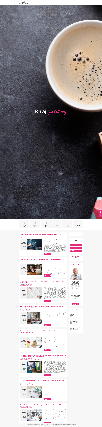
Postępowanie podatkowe (74, 328)
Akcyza (71, 330)
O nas (71, 247)
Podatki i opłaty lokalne (73, 323)
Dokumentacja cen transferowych (25, 359)
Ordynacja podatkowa (23, 237)
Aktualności (72, 314)
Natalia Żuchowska (28, 236)
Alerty (71, 316)
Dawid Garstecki (29, 309)
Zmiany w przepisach (73, 317)
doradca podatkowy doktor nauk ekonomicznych (75, 299)
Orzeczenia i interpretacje (31, 237)
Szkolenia (72, 245)
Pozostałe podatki (73, 324)
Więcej (74, 304)
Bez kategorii (72, 313)
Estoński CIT (22, 310)
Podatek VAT (31, 285)
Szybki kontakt (73, 250)
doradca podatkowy (75, 296)
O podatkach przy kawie (74, 329)
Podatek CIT (30, 407)
